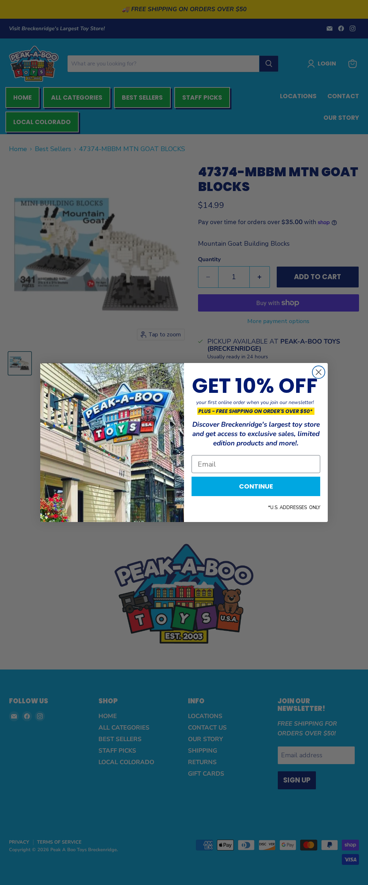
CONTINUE (256, 486)
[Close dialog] (318, 372)
